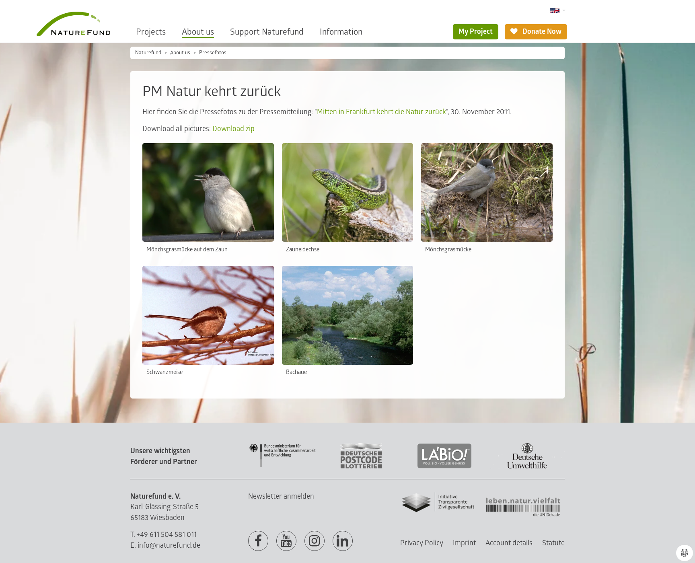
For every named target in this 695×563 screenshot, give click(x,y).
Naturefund (148, 52)
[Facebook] (258, 541)
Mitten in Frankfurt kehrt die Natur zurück (381, 112)
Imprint (464, 543)
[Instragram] (314, 541)
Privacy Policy (421, 543)
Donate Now (541, 31)
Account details (509, 543)
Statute (553, 543)
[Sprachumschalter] (557, 10)
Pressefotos (212, 52)
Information (341, 32)
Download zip (233, 129)
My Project (476, 31)
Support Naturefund (267, 32)
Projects (151, 32)
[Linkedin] (343, 541)
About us (198, 32)
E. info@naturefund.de (165, 545)
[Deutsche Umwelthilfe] (527, 467)
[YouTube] (286, 541)
